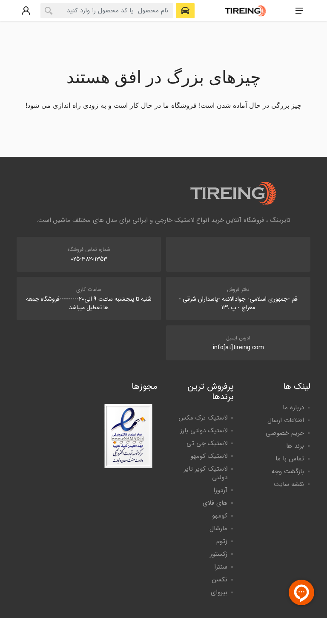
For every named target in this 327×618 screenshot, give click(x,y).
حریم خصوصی (285, 433)
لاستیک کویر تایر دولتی (205, 473)
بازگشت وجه (288, 471)
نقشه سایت (289, 484)
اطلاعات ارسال (285, 420)
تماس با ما (289, 459)
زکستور (218, 554)
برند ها (295, 446)
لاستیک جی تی (206, 443)
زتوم (221, 541)
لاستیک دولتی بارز (203, 430)
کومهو (219, 516)
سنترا (220, 567)
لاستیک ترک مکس (202, 418)
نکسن (219, 580)
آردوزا (220, 490)
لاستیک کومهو (208, 456)
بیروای (219, 592)
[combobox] (106, 10)
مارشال (218, 528)
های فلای (215, 503)
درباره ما (293, 407)
